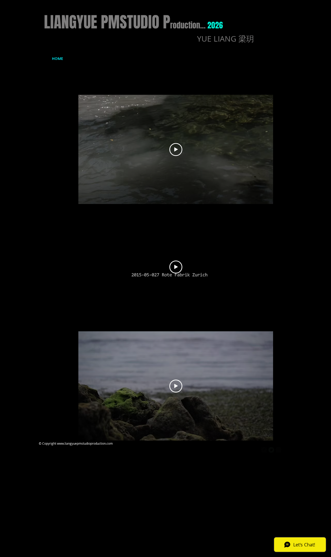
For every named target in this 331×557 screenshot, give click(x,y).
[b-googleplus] (278, 450)
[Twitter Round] (271, 450)
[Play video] (175, 149)
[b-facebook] (264, 450)
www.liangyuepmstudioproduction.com (85, 443)
